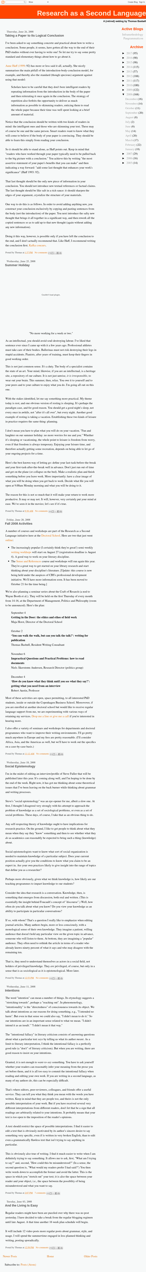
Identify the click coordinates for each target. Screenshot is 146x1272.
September (131, 113)
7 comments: (41, 1192)
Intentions (12, 990)
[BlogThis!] (52, 253)
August (129, 117)
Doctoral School (50, 535)
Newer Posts (10, 1256)
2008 (129, 94)
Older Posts (90, 1256)
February (130, 145)
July (128, 122)
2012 (129, 76)
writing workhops (21, 552)
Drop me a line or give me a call (50, 716)
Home (50, 1256)
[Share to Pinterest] (60, 253)
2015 (129, 62)
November (131, 103)
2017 (129, 53)
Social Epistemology (20, 766)
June (128, 126)
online (9, 540)
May (128, 131)
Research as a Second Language (91, 13)
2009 (129, 90)
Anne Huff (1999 (15, 66)
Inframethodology (132, 34)
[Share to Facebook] (57, 253)
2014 (129, 67)
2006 (129, 158)
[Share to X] (55, 253)
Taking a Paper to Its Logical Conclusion (34, 35)
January (130, 149)
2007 (129, 154)
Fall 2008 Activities (18, 523)
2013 (129, 71)
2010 (129, 85)
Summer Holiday (17, 265)
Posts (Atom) (28, 1264)
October (130, 108)
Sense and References (28, 561)
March (129, 140)
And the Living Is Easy (21, 1205)
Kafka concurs (37, 245)
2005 (129, 163)
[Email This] (49, 253)
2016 (129, 58)
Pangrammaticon (133, 38)
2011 (129, 80)
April (128, 135)
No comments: (41, 252)
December (131, 99)
